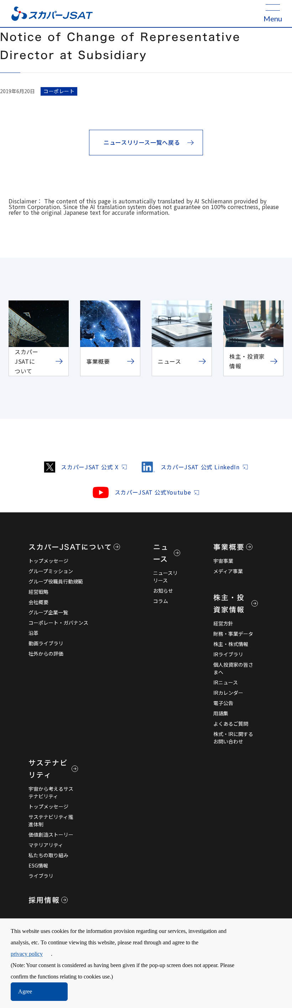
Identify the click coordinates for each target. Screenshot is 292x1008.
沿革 (33, 632)
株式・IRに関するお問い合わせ (233, 737)
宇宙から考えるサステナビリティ (50, 792)
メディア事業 (228, 571)
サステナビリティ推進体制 (50, 820)
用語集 (220, 713)
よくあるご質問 (230, 723)
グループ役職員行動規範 (55, 581)
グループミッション (50, 571)
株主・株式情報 (230, 643)
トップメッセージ (48, 560)
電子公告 (223, 702)
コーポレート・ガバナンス (58, 622)
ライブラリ (40, 875)
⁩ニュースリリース (165, 576)
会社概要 (38, 602)
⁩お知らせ (163, 590)
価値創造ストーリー (50, 834)
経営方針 (223, 623)
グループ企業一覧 (48, 612)
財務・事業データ (233, 633)
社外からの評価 (45, 653)
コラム (160, 600)
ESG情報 (38, 865)
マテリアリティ (45, 844)
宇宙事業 (223, 560)
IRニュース (225, 682)
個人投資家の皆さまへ (233, 668)
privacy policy (27, 954)
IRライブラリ (228, 654)
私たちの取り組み (48, 855)
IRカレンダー (228, 692)
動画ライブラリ (45, 643)
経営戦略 (38, 591)
